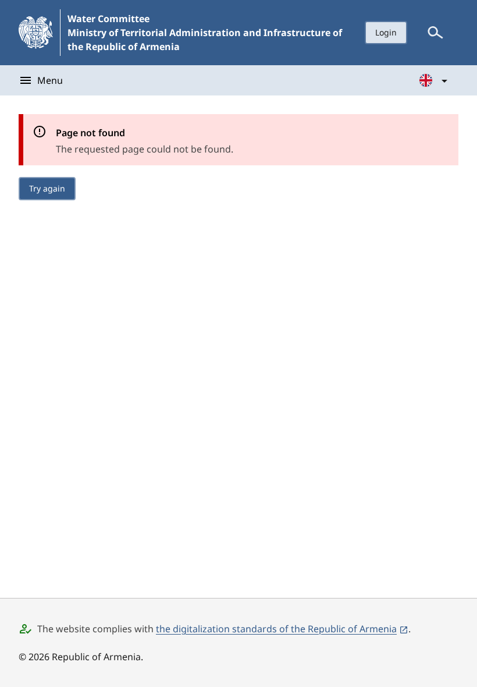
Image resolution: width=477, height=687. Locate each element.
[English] (434, 80)
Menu (50, 80)
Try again (47, 188)
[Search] (435, 32)
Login (386, 32)
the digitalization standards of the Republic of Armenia (276, 628)
